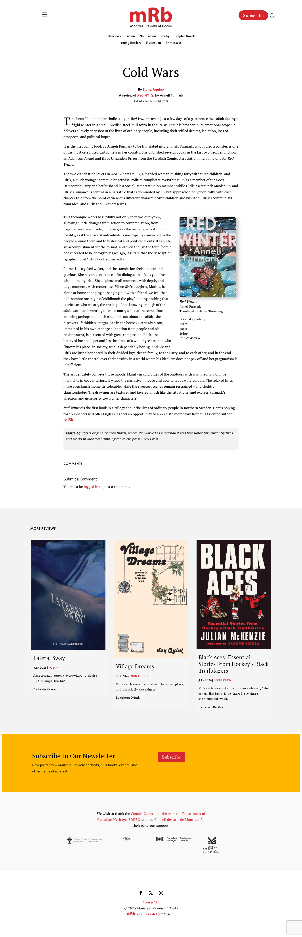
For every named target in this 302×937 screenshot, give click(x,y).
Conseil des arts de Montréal (176, 819)
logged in (91, 486)
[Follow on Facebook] (141, 893)
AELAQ (151, 914)
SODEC (134, 819)
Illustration (153, 43)
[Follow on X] (151, 893)
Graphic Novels (184, 36)
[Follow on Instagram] (161, 893)
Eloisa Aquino (153, 89)
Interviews (114, 36)
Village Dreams (135, 666)
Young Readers (130, 43)
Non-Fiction (148, 36)
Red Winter (145, 95)
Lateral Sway (49, 658)
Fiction (130, 36)
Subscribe (253, 15)
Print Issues (174, 43)
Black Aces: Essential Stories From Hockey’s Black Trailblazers (234, 664)
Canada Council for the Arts (152, 813)
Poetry (165, 36)
